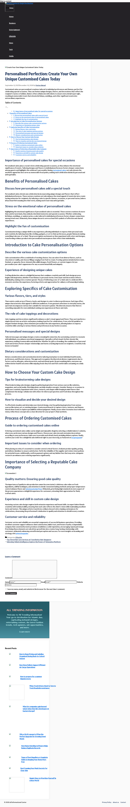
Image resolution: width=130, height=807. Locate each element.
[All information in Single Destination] (19, 3)
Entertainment (14, 30)
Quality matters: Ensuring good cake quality (29, 151)
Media (11, 56)
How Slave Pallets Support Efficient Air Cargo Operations (32, 666)
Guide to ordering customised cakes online (29, 145)
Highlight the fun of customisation (26, 119)
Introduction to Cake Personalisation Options (26, 121)
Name (7, 582)
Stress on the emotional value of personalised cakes (32, 117)
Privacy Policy (106, 802)
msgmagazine (76, 437)
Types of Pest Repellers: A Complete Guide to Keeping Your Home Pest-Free (34, 759)
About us (116, 802)
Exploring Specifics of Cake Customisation (25, 127)
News (11, 43)
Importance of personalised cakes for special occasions (34, 111)
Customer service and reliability (26, 155)
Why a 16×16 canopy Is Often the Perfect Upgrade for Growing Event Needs (33, 736)
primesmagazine (22, 533)
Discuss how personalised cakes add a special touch (31, 115)
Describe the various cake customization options (31, 123)
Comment (8, 578)
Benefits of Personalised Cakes (21, 113)
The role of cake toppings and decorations (29, 131)
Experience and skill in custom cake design (29, 153)
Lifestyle (12, 36)
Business (12, 23)
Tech (11, 49)
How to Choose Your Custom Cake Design (25, 137)
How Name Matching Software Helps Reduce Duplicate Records (34, 747)
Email (43, 582)
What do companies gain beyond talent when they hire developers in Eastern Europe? (36, 708)
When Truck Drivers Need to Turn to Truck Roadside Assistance (42, 687)
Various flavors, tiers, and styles (25, 129)
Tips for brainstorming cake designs (26, 139)
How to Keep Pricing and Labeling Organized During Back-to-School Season (32, 656)
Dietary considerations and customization (29, 135)
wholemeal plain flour (34, 489)
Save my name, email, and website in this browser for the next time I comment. (36, 589)
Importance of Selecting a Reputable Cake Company (28, 149)
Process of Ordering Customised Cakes (24, 143)
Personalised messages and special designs (29, 133)
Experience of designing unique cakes (28, 125)
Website (80, 582)
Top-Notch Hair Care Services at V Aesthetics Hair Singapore (29, 540)
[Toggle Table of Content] (6, 107)
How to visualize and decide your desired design (31, 141)
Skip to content (5, 1)
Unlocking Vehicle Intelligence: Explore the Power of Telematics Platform (34, 542)
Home (11, 16)
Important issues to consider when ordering (29, 147)
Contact (123, 802)
